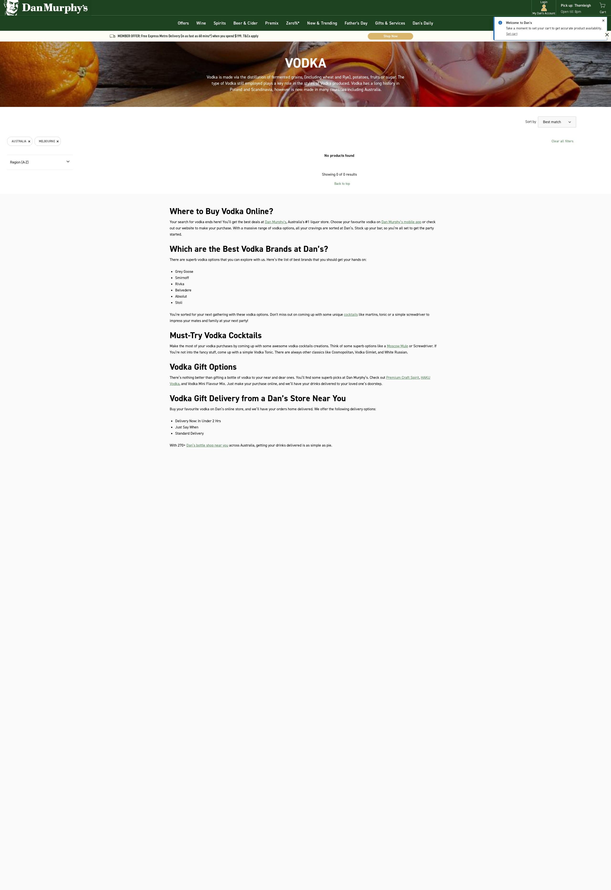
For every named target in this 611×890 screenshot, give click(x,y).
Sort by (530, 121)
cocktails (351, 314)
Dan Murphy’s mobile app (401, 221)
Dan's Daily (423, 23)
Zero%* (293, 23)
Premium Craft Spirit (402, 377)
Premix (272, 23)
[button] (544, 8)
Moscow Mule (397, 345)
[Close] (603, 20)
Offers (183, 23)
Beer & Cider (245, 23)
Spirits (220, 23)
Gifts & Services (390, 23)
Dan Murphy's (275, 221)
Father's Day (356, 23)
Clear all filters (563, 141)
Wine (201, 23)
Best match (552, 121)
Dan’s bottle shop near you (207, 445)
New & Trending (322, 23)
